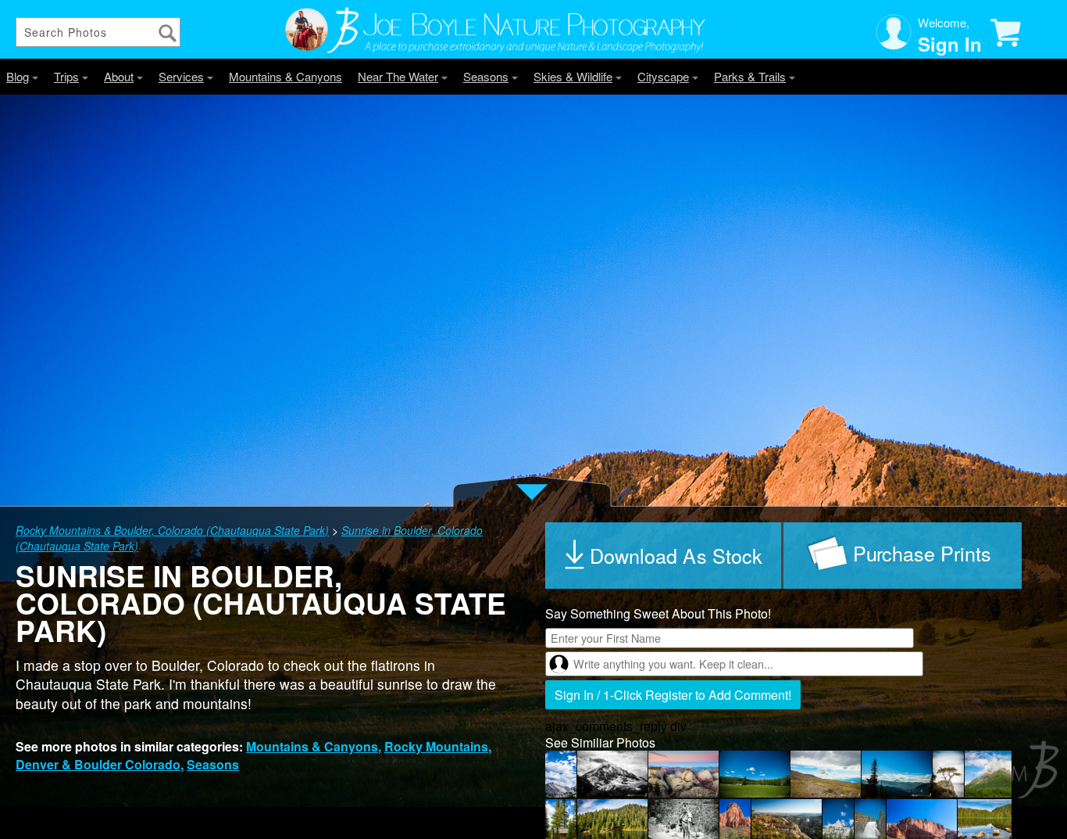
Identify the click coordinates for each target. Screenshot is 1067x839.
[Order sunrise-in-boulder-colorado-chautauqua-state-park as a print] (902, 555)
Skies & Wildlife (573, 76)
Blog (17, 76)
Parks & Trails (750, 76)
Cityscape (663, 76)
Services (181, 76)
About (119, 76)
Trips (66, 76)
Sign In (950, 43)
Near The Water (398, 76)
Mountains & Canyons (285, 76)
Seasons (486, 76)
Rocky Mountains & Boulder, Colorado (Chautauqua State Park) (172, 530)
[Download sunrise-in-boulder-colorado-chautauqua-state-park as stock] (664, 555)
